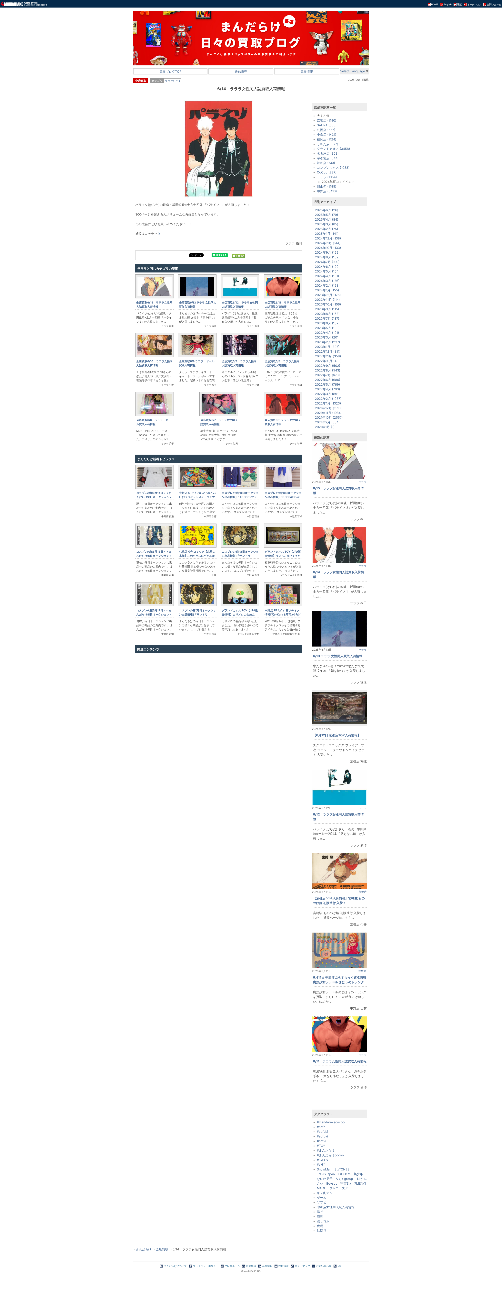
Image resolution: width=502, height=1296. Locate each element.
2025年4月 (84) (326, 219)
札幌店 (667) (326, 130)
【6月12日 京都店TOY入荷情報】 (337, 735)
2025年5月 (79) (326, 215)
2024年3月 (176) (327, 281)
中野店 (362, 971)
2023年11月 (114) (327, 300)
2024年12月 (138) (328, 238)
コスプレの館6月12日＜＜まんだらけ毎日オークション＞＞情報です (154, 614)
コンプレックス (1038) (333, 168)
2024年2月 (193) (327, 285)
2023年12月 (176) (328, 295)
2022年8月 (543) (327, 370)
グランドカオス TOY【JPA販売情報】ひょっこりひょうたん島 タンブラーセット (283, 555)
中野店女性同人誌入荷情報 (336, 1207)
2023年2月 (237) (327, 342)
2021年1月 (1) (325, 427)
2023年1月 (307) (327, 347)
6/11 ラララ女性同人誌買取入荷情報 (339, 1061)
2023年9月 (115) (327, 309)
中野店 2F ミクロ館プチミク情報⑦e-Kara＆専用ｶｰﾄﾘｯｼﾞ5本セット (283, 614)
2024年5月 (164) (327, 271)
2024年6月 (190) (327, 267)
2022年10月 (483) (328, 361)
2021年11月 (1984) (328, 413)
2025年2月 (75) (326, 229)
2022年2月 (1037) (328, 399)
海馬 (320, 1216)
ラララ (362, 481)
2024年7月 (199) (327, 262)
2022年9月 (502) (327, 366)
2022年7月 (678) (327, 375)
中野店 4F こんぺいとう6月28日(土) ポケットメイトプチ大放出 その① (197, 497)
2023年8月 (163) (327, 314)
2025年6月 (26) (326, 210)
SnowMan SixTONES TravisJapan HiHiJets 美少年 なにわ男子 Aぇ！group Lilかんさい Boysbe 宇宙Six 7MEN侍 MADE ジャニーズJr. (343, 1178)
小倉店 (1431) (326, 135)
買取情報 (306, 71)
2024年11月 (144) (327, 243)
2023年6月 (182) (327, 323)
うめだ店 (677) (327, 144)
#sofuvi (322, 1136)
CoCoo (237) (326, 172)
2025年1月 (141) (326, 234)
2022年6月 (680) (327, 380)
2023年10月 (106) (328, 304)
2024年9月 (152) (327, 252)
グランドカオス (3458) (333, 149)
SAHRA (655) (327, 125)
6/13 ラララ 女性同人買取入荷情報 (337, 656)
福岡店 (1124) (326, 139)
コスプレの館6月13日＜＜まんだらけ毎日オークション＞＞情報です (154, 555)
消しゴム (323, 1221)
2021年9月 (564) (327, 422)
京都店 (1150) (326, 120)
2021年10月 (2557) (329, 417)
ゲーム (321, 1198)
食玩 (320, 1226)
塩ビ (320, 1212)
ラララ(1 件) (172, 80)
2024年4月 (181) (327, 276)
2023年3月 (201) (327, 337)
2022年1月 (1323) (328, 403)
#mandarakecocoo (331, 1122)
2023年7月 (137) (327, 318)
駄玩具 (321, 1231)
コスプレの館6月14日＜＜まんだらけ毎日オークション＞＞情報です (154, 497)
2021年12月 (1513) (328, 408)
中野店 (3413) (327, 191)
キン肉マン (325, 1193)
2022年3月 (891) (327, 394)
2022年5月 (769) (327, 384)
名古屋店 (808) (328, 153)
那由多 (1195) (326, 186)
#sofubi (322, 1132)
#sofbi (321, 1127)
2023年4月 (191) (327, 333)
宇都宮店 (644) (328, 158)
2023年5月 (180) (327, 328)
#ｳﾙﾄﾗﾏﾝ (322, 1160)
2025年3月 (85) (326, 224)
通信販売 (241, 71)
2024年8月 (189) (327, 257)
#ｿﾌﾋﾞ (321, 1165)
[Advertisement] (218, 697)
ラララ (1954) (327, 177)
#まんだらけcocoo (330, 1155)
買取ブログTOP (170, 71)
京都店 (362, 891)
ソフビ (321, 1202)
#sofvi (321, 1141)
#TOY (321, 1146)
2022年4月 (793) (327, 389)
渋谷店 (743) (326, 163)
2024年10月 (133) (328, 248)
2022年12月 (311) (327, 351)
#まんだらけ (326, 1150)
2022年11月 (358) (328, 356)
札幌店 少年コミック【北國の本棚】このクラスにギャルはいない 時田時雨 (197, 555)
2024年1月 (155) (327, 290)
